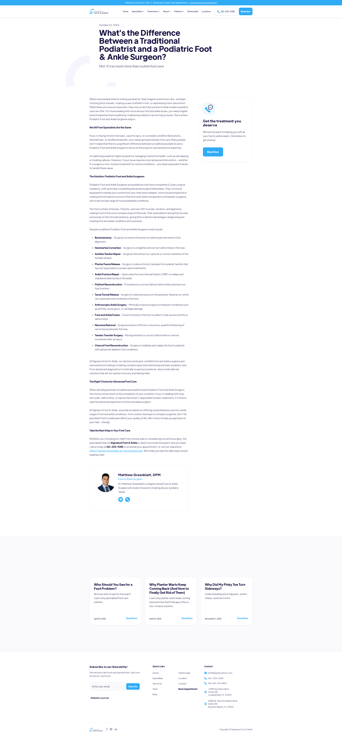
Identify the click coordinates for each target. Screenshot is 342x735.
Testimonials (192, 11)
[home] (99, 11)
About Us (157, 683)
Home (125, 11)
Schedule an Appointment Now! (203, 2)
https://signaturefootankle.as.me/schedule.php (116, 450)
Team (155, 689)
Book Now (245, 11)
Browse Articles (239, 575)
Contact (182, 683)
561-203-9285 (226, 11)
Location (182, 678)
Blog (155, 694)
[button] (138, 11)
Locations (206, 11)
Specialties (158, 678)
